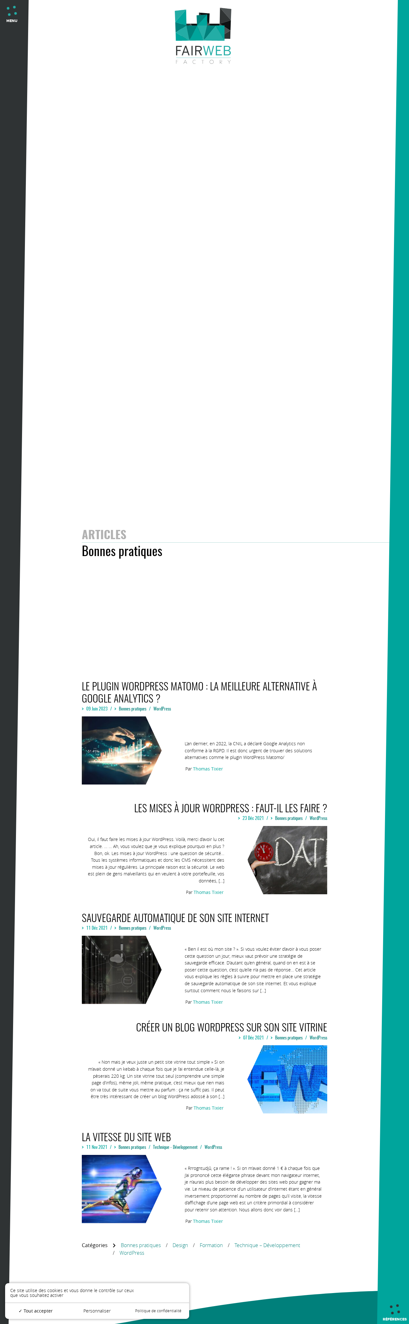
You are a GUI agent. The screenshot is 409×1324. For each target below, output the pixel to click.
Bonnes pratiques (132, 709)
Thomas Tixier (208, 769)
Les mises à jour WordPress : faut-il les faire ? (230, 809)
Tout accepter (37, 1311)
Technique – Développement (267, 1245)
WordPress (162, 709)
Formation (211, 1245)
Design (180, 1245)
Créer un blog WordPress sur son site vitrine (231, 1028)
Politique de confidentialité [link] (158, 1310)
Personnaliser (97, 1311)
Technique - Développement (175, 1147)
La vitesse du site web (126, 1138)
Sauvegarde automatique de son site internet (175, 919)
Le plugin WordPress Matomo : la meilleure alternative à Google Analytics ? (199, 693)
